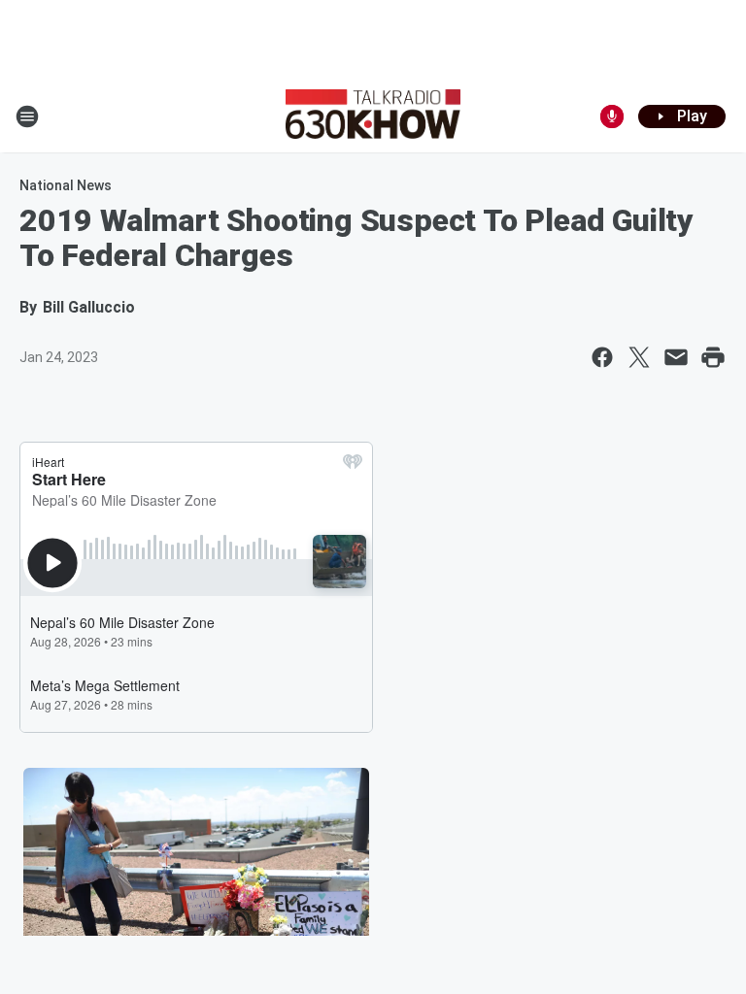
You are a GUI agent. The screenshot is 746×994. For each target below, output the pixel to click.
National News (65, 185)
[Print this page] (713, 357)
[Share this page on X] (639, 357)
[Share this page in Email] (676, 357)
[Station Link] (373, 116)
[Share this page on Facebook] (602, 357)
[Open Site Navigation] (27, 116)
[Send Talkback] (612, 116)
